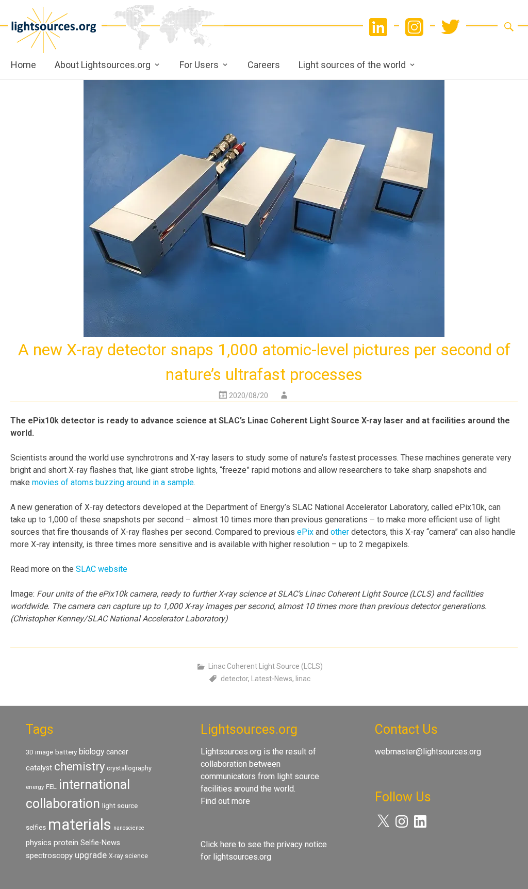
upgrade (91, 855)
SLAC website (101, 569)
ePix (305, 532)
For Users (199, 64)
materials (79, 824)
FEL (51, 787)
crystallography (129, 768)
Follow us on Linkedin (378, 27)
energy (35, 787)
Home (23, 64)
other (340, 532)
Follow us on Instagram (414, 27)
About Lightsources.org (103, 64)
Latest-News (271, 678)
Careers (264, 64)
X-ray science (128, 856)
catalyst (39, 768)
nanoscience (128, 828)
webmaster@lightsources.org (428, 751)
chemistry (79, 766)
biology (91, 751)
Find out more (225, 801)
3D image (39, 752)
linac (302, 678)
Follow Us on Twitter (450, 27)
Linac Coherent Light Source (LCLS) (265, 666)
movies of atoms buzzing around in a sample (113, 482)
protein (66, 842)
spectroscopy (49, 855)
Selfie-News (100, 842)
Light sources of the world (352, 64)
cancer (117, 752)
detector (234, 678)
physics (39, 842)
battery (66, 752)
